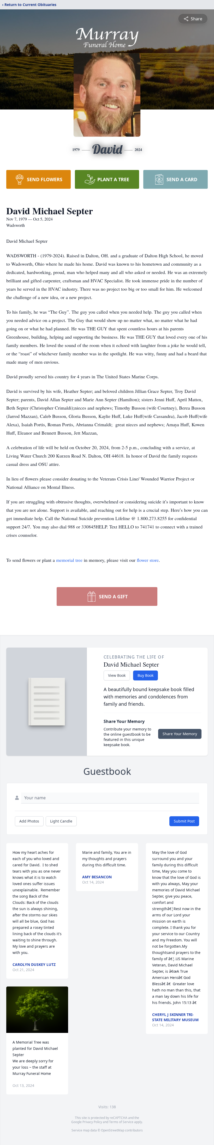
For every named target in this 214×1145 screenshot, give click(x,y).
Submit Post (184, 821)
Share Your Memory (180, 733)
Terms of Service (121, 1122)
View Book (117, 675)
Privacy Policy (92, 1122)
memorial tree (69, 560)
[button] (37, 1009)
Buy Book (145, 675)
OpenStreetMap (112, 1130)
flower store (148, 560)
